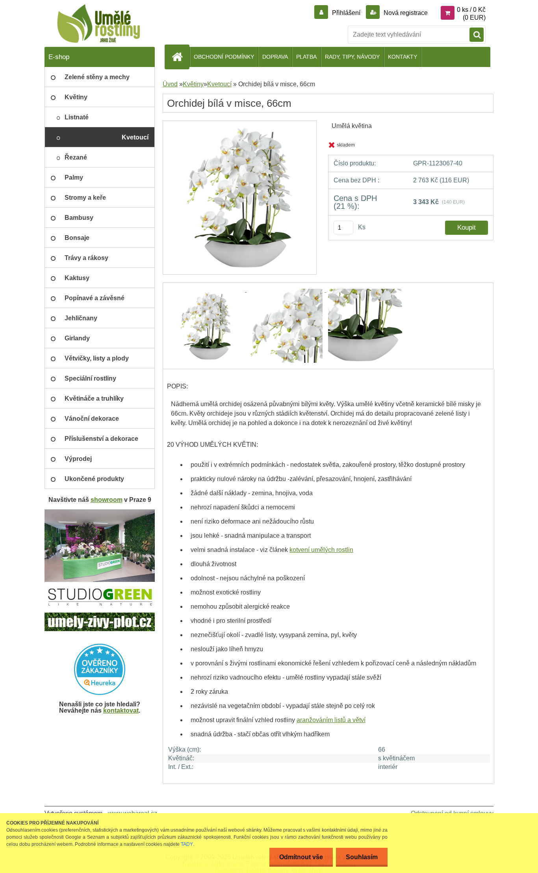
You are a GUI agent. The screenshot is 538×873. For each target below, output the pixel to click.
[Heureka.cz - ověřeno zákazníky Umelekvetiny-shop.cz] (100, 669)
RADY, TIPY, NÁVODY (352, 57)
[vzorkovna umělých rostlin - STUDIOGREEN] (100, 591)
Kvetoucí (219, 84)
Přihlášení (346, 12)
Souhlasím (362, 857)
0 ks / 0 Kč (471, 9)
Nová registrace (405, 12)
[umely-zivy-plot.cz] (100, 615)
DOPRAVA (275, 57)
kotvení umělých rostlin (321, 549)
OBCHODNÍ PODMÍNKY (224, 57)
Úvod (170, 84)
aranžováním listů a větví (331, 720)
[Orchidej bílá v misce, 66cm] (240, 123)
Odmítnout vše (301, 857)
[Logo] (99, 23)
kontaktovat (121, 710)
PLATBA (306, 57)
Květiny (193, 84)
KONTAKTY (402, 57)
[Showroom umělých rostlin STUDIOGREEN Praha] (100, 512)
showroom (106, 499)
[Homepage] (180, 57)
